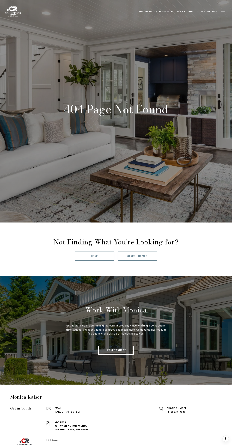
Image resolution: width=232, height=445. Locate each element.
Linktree (52, 440)
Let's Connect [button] (116, 350)
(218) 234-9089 (176, 412)
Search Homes (137, 256)
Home (94, 256)
